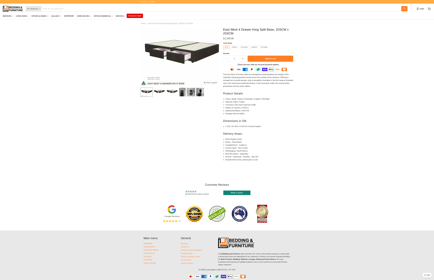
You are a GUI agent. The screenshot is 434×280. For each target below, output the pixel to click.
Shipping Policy (187, 253)
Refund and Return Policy (190, 256)
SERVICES (120, 16)
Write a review (237, 193)
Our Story (184, 243)
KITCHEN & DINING (39, 16)
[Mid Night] (264, 49)
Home (143, 23)
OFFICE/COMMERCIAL (102, 16)
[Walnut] (234, 49)
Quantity (226, 53)
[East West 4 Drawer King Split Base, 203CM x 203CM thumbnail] (146, 92)
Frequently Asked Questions (191, 250)
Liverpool (144, 2)
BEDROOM (7, 16)
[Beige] (226, 49)
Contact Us (185, 247)
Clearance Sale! (134, 16)
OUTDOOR (69, 16)
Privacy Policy (186, 260)
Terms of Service (187, 263)
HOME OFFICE (149, 253)
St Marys (152, 2)
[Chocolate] (244, 49)
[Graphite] (254, 49)
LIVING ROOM (21, 16)
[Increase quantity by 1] (243, 59)
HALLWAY (55, 16)
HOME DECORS (83, 16)
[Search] (404, 8)
